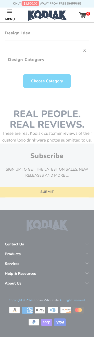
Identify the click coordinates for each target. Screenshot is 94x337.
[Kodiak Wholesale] (47, 15)
